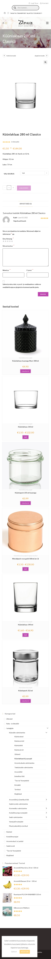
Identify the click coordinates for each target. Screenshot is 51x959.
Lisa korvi (23, 188)
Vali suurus (9, 174)
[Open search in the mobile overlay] (25, 7)
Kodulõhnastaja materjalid (18, 813)
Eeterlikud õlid (19, 776)
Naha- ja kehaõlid (12, 724)
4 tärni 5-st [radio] (10, 241)
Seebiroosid (10, 846)
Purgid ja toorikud (32, 556)
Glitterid (17, 754)
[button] (45, 62)
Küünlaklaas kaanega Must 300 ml (25, 361)
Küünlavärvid (18, 750)
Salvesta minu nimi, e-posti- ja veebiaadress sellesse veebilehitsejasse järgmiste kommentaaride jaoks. (22, 285)
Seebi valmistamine (15, 817)
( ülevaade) (15, 142)
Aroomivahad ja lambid (14, 841)
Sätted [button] (14, 952)
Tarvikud (17, 789)
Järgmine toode (40, 56)
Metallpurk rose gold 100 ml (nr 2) (25, 559)
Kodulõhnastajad (12, 837)
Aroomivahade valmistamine (24, 763)
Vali (25, 437)
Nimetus (6, 270)
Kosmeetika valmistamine (18, 808)
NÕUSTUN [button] (24, 952)
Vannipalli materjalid (16, 822)
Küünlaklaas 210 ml (25, 427)
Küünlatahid (18, 745)
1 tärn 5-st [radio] (3, 241)
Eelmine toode (11, 56)
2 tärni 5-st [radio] (5, 241)
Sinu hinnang (8, 239)
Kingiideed (18, 794)
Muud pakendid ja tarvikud (18, 826)
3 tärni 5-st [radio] (8, 241)
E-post (30, 270)
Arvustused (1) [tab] (26, 204)
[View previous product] (4, 55)
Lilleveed (9, 719)
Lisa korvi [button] (25, 371)
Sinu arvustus (8, 245)
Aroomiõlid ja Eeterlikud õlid (19, 800)
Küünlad (9, 832)
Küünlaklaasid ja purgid (25, 358)
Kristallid (17, 785)
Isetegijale (9, 728)
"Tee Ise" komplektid (13, 851)
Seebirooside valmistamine (18, 804)
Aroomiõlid (18, 772)
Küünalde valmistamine (17, 733)
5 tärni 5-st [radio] (12, 241)
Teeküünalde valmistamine (23, 767)
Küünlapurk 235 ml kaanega (25, 493)
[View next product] (47, 55)
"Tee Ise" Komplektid (21, 781)
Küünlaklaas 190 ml (25, 625)
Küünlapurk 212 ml (25, 691)
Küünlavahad (18, 737)
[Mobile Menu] (47, 23)
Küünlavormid (19, 741)
